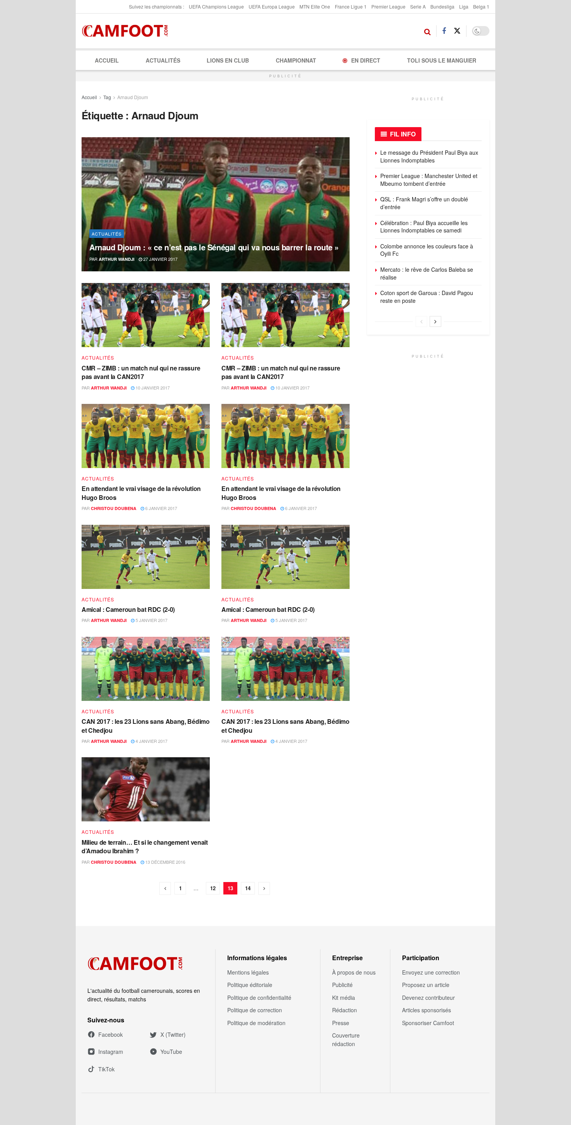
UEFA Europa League (272, 6)
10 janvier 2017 (152, 387)
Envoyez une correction (431, 972)
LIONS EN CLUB (228, 60)
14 (248, 888)
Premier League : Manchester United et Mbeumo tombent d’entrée (428, 179)
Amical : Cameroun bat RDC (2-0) (128, 609)
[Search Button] (427, 31)
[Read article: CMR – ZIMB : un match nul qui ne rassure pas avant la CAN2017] (146, 315)
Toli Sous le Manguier (441, 60)
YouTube (171, 1051)
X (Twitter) (173, 1034)
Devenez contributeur (428, 997)
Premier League (388, 6)
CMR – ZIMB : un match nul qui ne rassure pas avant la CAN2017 (141, 372)
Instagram (110, 1051)
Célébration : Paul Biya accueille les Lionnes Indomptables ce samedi (424, 226)
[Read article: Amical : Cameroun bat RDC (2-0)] (146, 557)
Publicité (342, 985)
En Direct (365, 60)
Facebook (110, 1034)
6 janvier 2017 (160, 508)
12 (213, 888)
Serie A (418, 6)
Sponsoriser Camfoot (428, 1023)
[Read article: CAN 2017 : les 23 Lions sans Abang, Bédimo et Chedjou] (146, 669)
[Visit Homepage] (127, 31)
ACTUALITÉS (163, 60)
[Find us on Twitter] (457, 30)
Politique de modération (256, 1023)
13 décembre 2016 (164, 862)
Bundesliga (442, 6)
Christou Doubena (113, 508)
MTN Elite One (314, 6)
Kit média (343, 997)
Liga (463, 6)
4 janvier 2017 (150, 741)
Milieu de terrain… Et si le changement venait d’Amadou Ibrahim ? (145, 846)
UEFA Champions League (216, 6)
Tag (107, 97)
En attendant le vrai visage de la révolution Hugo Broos (141, 492)
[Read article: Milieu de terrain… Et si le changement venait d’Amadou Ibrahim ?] (146, 789)
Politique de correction (254, 1010)
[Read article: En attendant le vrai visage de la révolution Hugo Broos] (146, 436)
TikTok (106, 1069)
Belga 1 (481, 6)
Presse (340, 1023)
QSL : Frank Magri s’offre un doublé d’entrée (424, 203)
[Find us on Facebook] (444, 31)
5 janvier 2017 (150, 620)
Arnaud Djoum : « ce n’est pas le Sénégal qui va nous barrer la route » (214, 247)
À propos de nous (354, 972)
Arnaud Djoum (132, 97)
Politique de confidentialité (259, 997)
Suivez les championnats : (156, 6)
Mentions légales (248, 972)
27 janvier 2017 (160, 259)
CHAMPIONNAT (296, 60)
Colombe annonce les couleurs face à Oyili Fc (426, 250)
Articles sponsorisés (426, 1010)
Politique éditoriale (249, 985)
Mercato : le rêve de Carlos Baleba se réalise (426, 273)
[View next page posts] (435, 321)
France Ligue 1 (351, 6)
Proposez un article (425, 985)
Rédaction (344, 1010)
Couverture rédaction (346, 1039)
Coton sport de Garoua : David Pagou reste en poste (426, 296)
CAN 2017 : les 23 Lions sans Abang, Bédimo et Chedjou (146, 725)
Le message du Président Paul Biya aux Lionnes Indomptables (429, 156)
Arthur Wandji (116, 259)
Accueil (107, 60)
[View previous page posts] (421, 321)
